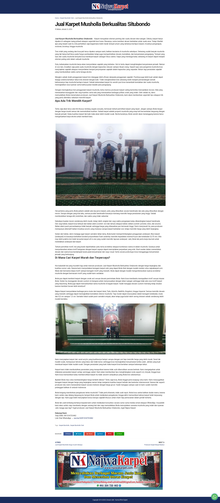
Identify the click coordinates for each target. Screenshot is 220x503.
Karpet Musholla (64, 425)
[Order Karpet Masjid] (109, 489)
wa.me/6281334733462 (83, 418)
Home (57, 18)
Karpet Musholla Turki (67, 18)
